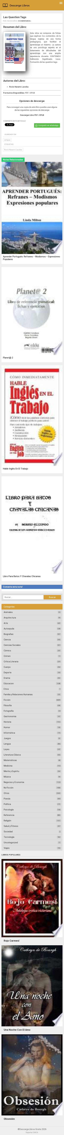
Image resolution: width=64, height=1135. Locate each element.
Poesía (7, 798)
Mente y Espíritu (11, 771)
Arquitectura (10, 617)
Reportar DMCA (32, 1132)
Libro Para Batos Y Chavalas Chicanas (22, 576)
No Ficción (8, 788)
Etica (6, 689)
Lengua (7, 140)
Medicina (8, 766)
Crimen (7, 656)
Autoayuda (9, 628)
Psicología (9, 809)
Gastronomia (10, 716)
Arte (6, 623)
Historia (7, 722)
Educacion (9, 683)
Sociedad (8, 831)
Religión (7, 820)
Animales (8, 612)
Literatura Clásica (12, 755)
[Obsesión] (32, 1116)
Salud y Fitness (11, 826)
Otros (6, 793)
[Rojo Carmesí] (32, 938)
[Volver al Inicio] (16, 5)
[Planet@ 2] (32, 311)
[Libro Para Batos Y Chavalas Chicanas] (32, 525)
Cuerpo (7, 667)
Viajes (7, 848)
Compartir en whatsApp (48, 125)
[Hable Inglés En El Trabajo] (32, 416)
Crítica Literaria (11, 661)
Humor (7, 727)
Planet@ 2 (8, 357)
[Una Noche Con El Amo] (32, 1027)
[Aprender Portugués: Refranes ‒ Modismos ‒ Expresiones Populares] (32, 208)
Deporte (7, 672)
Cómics (7, 650)
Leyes (6, 749)
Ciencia (7, 639)
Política (7, 804)
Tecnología (9, 837)
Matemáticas (10, 760)
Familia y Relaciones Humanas (18, 694)
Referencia (9, 815)
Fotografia (9, 711)
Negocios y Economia (14, 782)
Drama (7, 678)
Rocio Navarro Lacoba (18, 87)
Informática (9, 733)
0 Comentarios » (24, 21)
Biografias (8, 634)
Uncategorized (11, 842)
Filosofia (8, 705)
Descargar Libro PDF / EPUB (32, 115)
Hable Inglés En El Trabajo (15, 468)
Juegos (7, 738)
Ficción (7, 700)
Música (7, 777)
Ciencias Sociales (12, 645)
